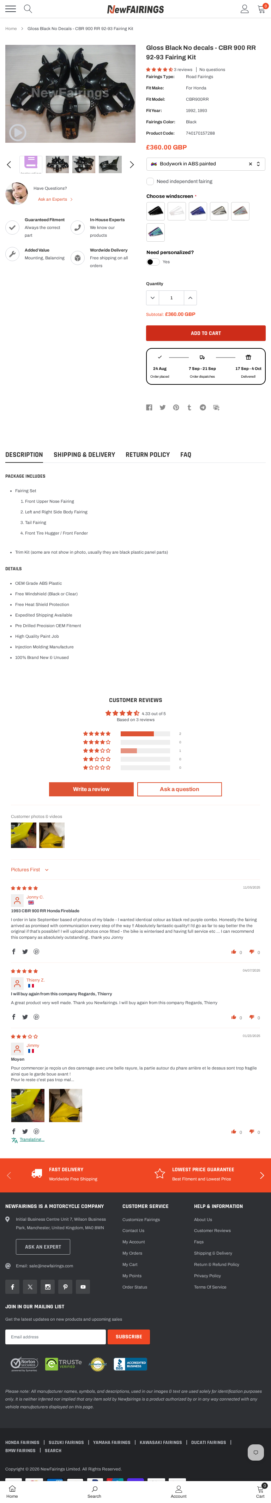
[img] (24, 888)
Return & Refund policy (216, 1264)
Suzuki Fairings (67, 1442)
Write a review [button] (91, 789)
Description (24, 454)
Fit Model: (155, 99)
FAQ (185, 454)
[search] (28, 9)
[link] (17, 132)
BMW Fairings (21, 1451)
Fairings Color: (160, 121)
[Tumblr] (189, 407)
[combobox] (205, 164)
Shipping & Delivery (84, 454)
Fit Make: (155, 88)
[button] (160, 69)
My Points (131, 1275)
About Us (203, 1219)
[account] (245, 8)
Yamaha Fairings (112, 1442)
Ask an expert (43, 1247)
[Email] (216, 407)
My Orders (132, 1253)
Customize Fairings (141, 1219)
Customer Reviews (212, 1230)
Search (53, 1451)
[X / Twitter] (162, 407)
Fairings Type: (160, 76)
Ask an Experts (53, 199)
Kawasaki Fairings (161, 1442)
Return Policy (148, 454)
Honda (199, 88)
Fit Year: (154, 110)
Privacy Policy (207, 1275)
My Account (133, 1241)
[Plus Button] (190, 298)
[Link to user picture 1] (28, 1105)
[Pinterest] (176, 407)
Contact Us (133, 1230)
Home (11, 28)
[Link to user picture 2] (66, 1105)
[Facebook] (149, 407)
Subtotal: (155, 314)
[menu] (10, 9)
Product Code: (160, 133)
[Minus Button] (152, 298)
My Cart (130, 1264)
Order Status (134, 1287)
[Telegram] (203, 407)
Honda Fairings (23, 1442)
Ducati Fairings (209, 1442)
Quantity (154, 283)
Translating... (32, 1139)
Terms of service (210, 1287)
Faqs (199, 1241)
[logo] (135, 9)
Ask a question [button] (179, 789)
